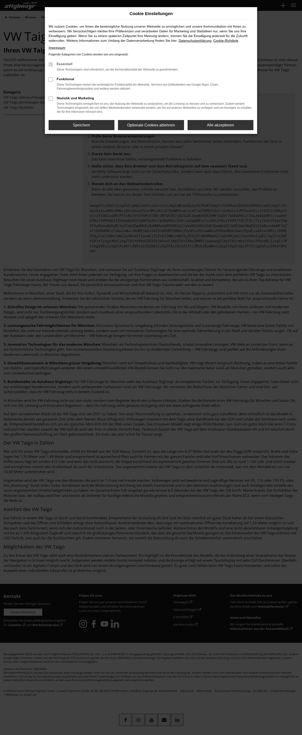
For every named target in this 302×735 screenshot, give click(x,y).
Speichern (81, 125)
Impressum (57, 48)
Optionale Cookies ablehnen (151, 125)
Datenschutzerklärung (195, 40)
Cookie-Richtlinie (225, 40)
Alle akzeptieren (220, 125)
